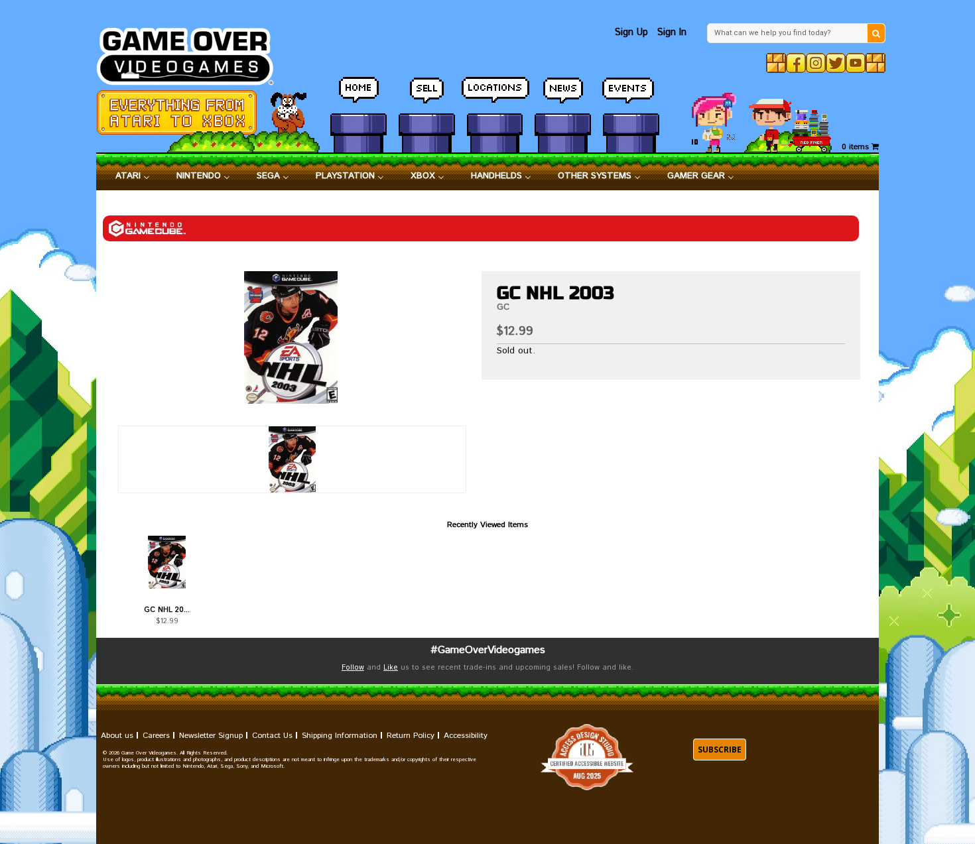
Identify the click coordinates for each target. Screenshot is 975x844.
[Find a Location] (495, 96)
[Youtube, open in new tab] (856, 63)
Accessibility (465, 735)
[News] (562, 96)
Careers (156, 735)
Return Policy (410, 735)
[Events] (631, 96)
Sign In (671, 32)
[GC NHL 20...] (167, 562)
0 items (857, 146)
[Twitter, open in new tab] (836, 63)
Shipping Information (339, 735)
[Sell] (426, 96)
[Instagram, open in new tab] (816, 63)
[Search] (876, 33)
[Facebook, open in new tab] (796, 63)
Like (390, 667)
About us (117, 735)
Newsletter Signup (211, 735)
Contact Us (272, 735)
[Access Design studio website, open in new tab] (587, 757)
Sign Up (631, 32)
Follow (353, 667)
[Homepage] (192, 53)
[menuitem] (132, 176)
